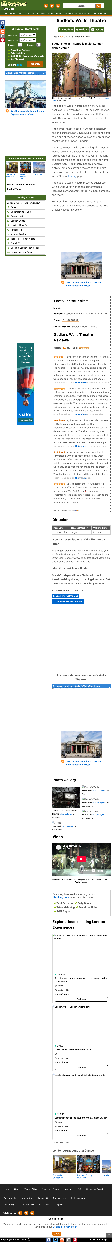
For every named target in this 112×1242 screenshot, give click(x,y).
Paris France (28, 1204)
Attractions (42, 13)
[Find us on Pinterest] (58, 6)
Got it (57, 1233)
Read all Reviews (59, 510)
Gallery (98, 29)
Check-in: (12, 35)
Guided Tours (30, 13)
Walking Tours (71, 13)
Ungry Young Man (98, 790)
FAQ (79, 1189)
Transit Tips (16, 243)
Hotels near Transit (94, 1189)
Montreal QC (42, 1198)
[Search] (98, 6)
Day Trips (82, 13)
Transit (12, 13)
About (17, 1189)
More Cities (102, 13)
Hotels (19, 13)
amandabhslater (68, 826)
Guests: (30, 45)
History (72, 176)
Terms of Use (30, 1189)
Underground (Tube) (21, 211)
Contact (69, 1189)
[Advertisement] (81, 231)
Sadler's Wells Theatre (84, 326)
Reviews (83, 29)
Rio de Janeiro (45, 1204)
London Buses (17, 220)
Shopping (59, 13)
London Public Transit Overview (23, 202)
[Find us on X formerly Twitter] (52, 6)
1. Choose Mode (60, 590)
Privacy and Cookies (51, 1189)
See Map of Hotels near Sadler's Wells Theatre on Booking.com (76, 686)
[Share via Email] (2, 36)
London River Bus (19, 225)
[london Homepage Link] (6, 13)
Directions (66, 29)
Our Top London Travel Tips (24, 247)
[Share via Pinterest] (32, 1213)
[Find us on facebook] (46, 6)
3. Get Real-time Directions (67, 601)
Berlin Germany (78, 1198)
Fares (13, 207)
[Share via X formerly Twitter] (2, 27)
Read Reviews (82, 36)
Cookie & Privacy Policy (65, 1226)
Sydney (60, 1204)
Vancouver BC (9, 1198)
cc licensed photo (66, 814)
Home (6, 1189)
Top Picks (92, 13)
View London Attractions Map (20, 73)
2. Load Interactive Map (65, 595)
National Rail (16, 229)
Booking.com (61, 897)
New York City (59, 1198)
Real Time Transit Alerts (22, 238)
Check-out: (13, 40)
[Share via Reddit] (2, 31)
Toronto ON (26, 1198)
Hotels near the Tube (21, 252)
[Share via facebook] (2, 22)
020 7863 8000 (70, 320)
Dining (51, 13)
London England (10, 1204)
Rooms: (12, 45)
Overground (16, 216)
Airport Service (18, 234)
